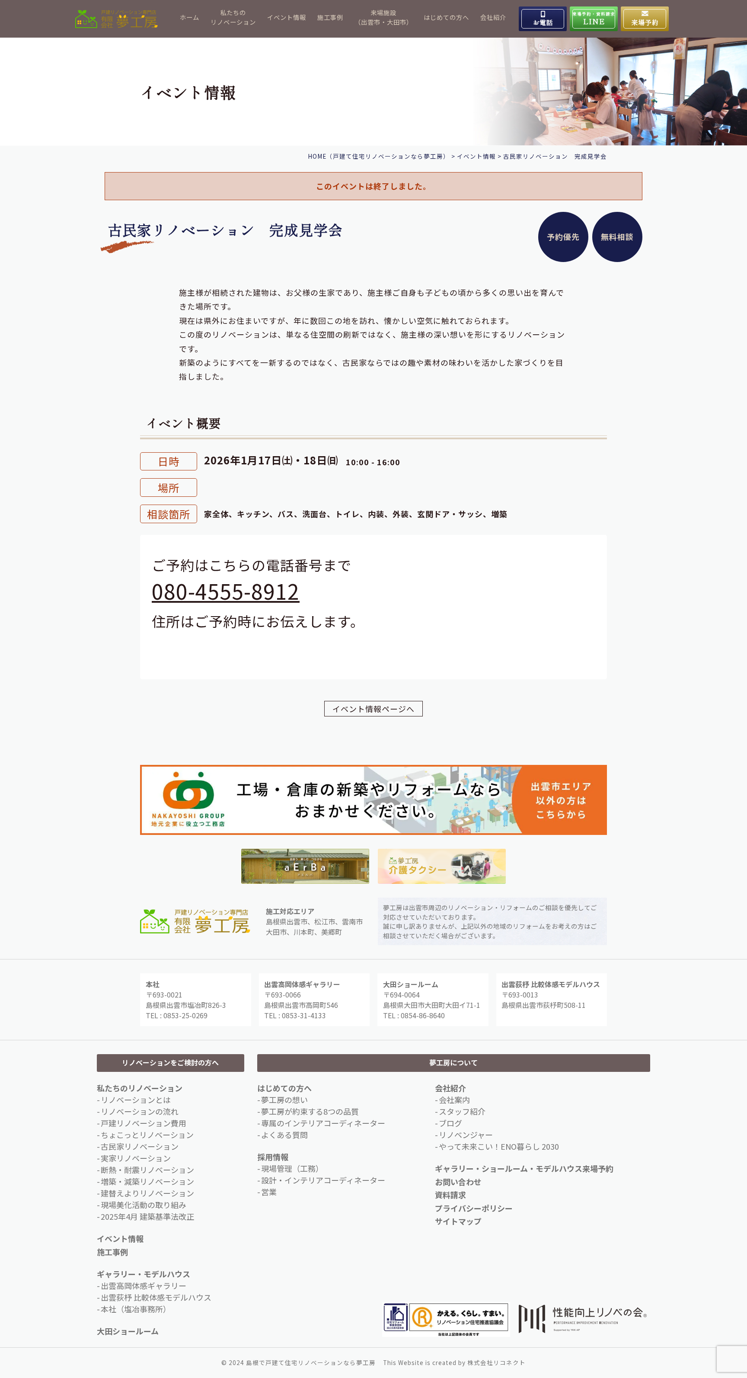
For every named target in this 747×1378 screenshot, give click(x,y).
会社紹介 (493, 17)
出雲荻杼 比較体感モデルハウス (156, 1297)
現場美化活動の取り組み (143, 1204)
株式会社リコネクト (496, 1362)
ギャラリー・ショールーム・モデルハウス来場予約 (524, 1168)
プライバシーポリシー (474, 1208)
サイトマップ (458, 1221)
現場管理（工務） (292, 1168)
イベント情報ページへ (373, 708)
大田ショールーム (128, 1330)
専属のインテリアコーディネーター (323, 1123)
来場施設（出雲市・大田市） (383, 17)
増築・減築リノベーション (147, 1181)
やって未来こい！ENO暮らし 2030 (499, 1146)
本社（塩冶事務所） (136, 1308)
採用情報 (272, 1156)
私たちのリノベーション (233, 17)
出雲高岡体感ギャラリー (143, 1285)
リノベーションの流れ (140, 1111)
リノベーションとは (136, 1099)
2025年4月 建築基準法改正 (147, 1216)
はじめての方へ (446, 17)
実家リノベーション (136, 1158)
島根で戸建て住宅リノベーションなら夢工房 (311, 1362)
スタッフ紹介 (462, 1111)
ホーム (189, 17)
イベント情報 (286, 17)
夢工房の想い (284, 1099)
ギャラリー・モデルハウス (143, 1273)
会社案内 (454, 1099)
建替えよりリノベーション (147, 1193)
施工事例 (330, 17)
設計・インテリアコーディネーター (323, 1180)
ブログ (450, 1123)
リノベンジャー (466, 1134)
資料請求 (450, 1194)
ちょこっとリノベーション (147, 1134)
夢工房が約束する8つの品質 (310, 1111)
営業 (269, 1191)
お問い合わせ (458, 1181)
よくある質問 (284, 1134)
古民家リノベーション (140, 1146)
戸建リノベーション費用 (143, 1123)
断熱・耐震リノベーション (147, 1169)
